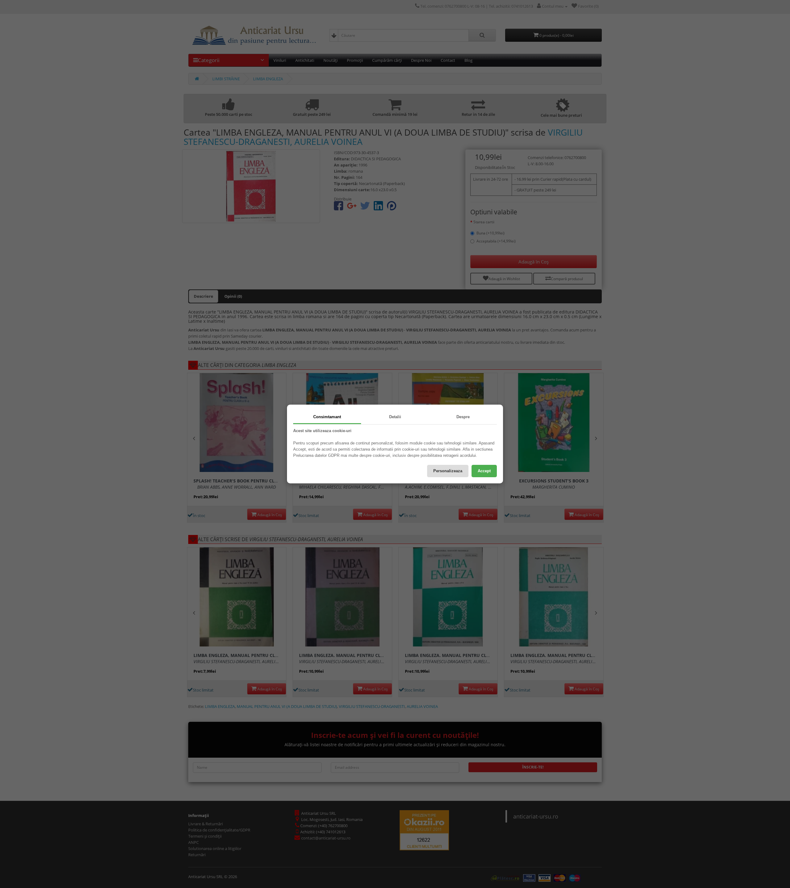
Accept (484, 471)
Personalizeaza (447, 471)
